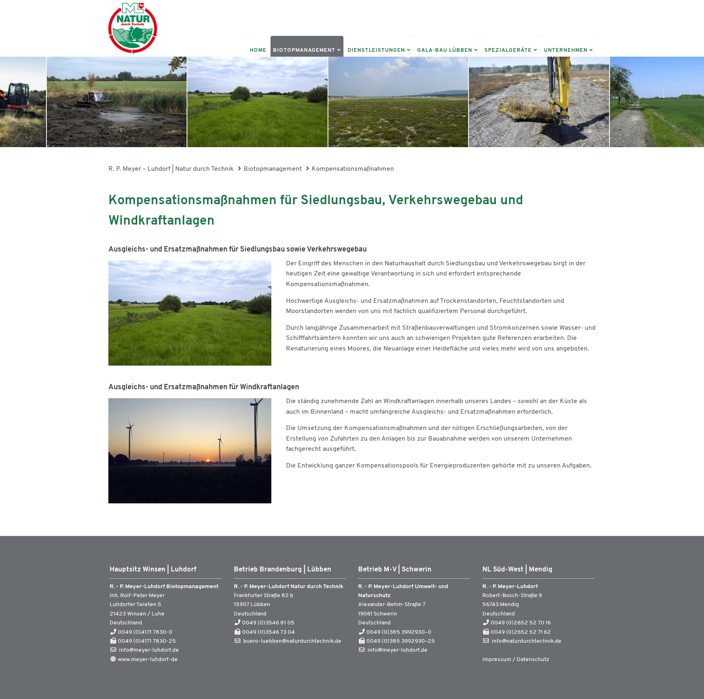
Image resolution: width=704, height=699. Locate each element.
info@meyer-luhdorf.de (149, 650)
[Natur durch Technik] (132, 55)
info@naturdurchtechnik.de (526, 641)
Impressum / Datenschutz (515, 660)
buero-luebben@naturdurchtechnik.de (292, 641)
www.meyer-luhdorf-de (148, 660)
